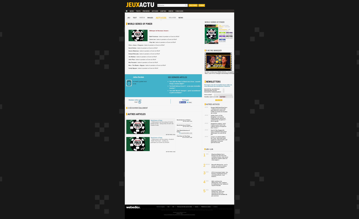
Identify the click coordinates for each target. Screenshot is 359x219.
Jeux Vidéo (193, 5)
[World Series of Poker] (211, 43)
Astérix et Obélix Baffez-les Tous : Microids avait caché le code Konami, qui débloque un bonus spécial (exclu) (219, 139)
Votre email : (208, 94)
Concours (179, 11)
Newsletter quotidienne (212, 89)
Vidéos (170, 11)
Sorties (163, 11)
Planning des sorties (210, 90)
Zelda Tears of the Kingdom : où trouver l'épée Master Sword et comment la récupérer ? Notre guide (218, 118)
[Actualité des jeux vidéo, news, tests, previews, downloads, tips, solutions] (126, 11)
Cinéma (201, 5)
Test (135, 18)
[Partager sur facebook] (182, 102)
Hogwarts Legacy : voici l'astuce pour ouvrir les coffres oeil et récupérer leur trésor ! (218, 125)
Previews (146, 11)
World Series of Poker (184, 120)
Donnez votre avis (135, 100)
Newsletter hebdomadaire (212, 92)
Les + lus (209, 149)
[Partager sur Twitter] (189, 102)
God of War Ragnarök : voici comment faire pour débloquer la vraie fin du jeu (219, 132)
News (132, 11)
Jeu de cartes (225, 25)
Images (150, 18)
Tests (138, 11)
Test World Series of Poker (183, 131)
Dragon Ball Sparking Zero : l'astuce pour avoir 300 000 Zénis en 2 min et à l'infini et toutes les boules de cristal (219, 110)
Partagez (185, 100)
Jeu (128, 18)
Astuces (155, 11)
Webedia (184, 212)
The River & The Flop (183, 136)
